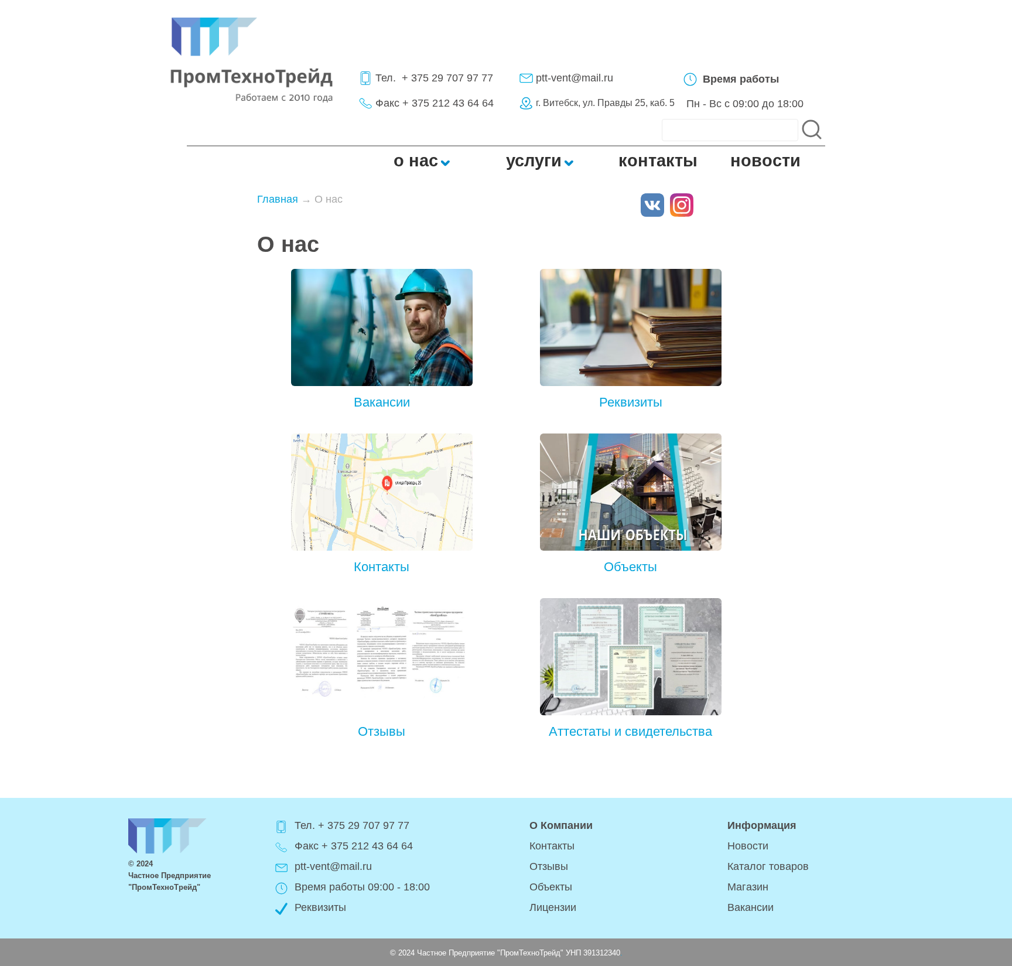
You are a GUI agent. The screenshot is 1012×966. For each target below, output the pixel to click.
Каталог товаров (768, 866)
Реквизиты (630, 402)
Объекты (630, 566)
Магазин (747, 887)
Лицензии (552, 907)
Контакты (381, 566)
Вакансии (382, 402)
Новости (747, 846)
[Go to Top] (958, 922)
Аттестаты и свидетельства (630, 731)
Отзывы (381, 731)
